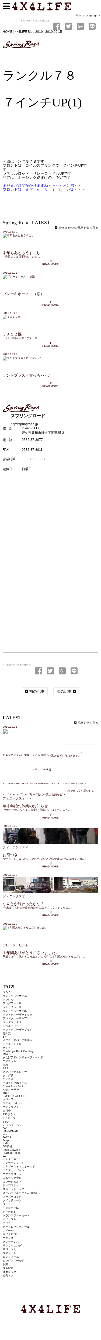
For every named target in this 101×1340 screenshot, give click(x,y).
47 (4, 1036)
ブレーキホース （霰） (23, 294)
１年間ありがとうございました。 (31, 953)
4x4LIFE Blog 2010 (29, 32)
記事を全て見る (87, 722)
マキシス (8, 1238)
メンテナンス (11, 1241)
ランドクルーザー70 (15, 1018)
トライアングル (12, 1043)
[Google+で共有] (63, 671)
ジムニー (8, 992)
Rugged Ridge (12, 1152)
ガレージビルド (12, 1181)
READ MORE (50, 264)
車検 (5, 1064)
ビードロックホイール (16, 1226)
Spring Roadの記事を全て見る (77, 227)
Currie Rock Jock (13, 1086)
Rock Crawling (11, 1149)
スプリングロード (21, 44)
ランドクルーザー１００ (17, 1014)
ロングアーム (11, 1256)
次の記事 (65, 691)
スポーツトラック (13, 1189)
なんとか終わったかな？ (23, 904)
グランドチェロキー (15, 1071)
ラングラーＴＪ (12, 1022)
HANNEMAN (10, 1131)
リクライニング (12, 1245)
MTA (5, 1054)
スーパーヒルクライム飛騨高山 (21, 1192)
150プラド (9, 1114)
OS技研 (7, 1146)
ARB (5, 1068)
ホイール (8, 1230)
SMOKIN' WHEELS (14, 1096)
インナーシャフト (13, 1162)
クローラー (9, 1099)
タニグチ (8, 1075)
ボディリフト (11, 1106)
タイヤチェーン (12, 1200)
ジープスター (11, 1185)
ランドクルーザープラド (17, 1029)
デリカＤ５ (9, 1211)
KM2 (5, 1143)
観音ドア (8, 1275)
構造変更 (8, 1268)
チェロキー (9, 1079)
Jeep (6, 1140)
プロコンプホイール (15, 1082)
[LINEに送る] (74, 671)
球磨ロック (9, 1271)
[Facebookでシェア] (39, 671)
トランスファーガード (16, 1215)
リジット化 (9, 1249)
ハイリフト (9, 1219)
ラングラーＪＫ (12, 1003)
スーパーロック (12, 1196)
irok (5, 1134)
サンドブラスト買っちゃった (27, 375)
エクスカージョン (13, 1170)
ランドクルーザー (13, 1007)
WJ (4, 1155)
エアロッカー (11, 1061)
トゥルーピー (11, 1025)
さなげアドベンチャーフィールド (23, 1057)
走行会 (7, 1110)
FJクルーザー (11, 1089)
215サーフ (9, 1118)
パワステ (8, 1222)
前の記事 (36, 691)
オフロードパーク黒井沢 (17, 1040)
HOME (7, 32)
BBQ (6, 1121)
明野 (5, 1264)
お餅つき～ (12, 855)
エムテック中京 (12, 1177)
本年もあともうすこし (21, 253)
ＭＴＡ (7, 1047)
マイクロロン (11, 1234)
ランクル (8, 999)
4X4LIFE (50, 1309)
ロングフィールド (13, 1260)
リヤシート (9, 1253)
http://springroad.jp (24, 424)
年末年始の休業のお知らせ (25, 806)
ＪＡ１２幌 (12, 334)
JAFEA (7, 1137)
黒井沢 (7, 1033)
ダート (7, 1204)
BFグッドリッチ (12, 1124)
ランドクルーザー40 (15, 995)
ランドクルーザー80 (15, 1010)
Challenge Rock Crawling (18, 1051)
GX (5, 1128)
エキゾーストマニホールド (19, 1166)
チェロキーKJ (11, 1207)
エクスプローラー (13, 1174)
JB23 (6, 1093)
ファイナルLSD (12, 1103)
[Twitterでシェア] (51, 671)
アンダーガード (12, 1158)
